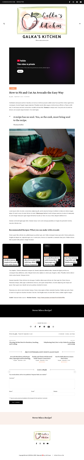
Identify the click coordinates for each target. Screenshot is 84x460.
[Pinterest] (44, 327)
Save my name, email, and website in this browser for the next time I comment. (29, 398)
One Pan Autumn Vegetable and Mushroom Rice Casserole (71, 261)
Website (55, 391)
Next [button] (74, 371)
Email (33, 391)
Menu (80, 23)
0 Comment (26, 97)
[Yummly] (49, 327)
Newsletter (20, 2)
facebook (69, 2)
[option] (20, 358)
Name (11, 391)
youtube (81, 2)
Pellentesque (39, 213)
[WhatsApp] (53, 327)
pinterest (77, 2)
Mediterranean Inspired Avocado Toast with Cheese (11, 262)
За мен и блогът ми (8, 2)
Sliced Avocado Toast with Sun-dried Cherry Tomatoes (32, 262)
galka (12, 97)
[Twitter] (40, 327)
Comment (12, 378)
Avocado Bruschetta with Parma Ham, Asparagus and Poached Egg (52, 261)
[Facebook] (35, 327)
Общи (13, 88)
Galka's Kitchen (42, 37)
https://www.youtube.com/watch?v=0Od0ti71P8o (51, 298)
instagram (73, 2)
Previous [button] (9, 371)
